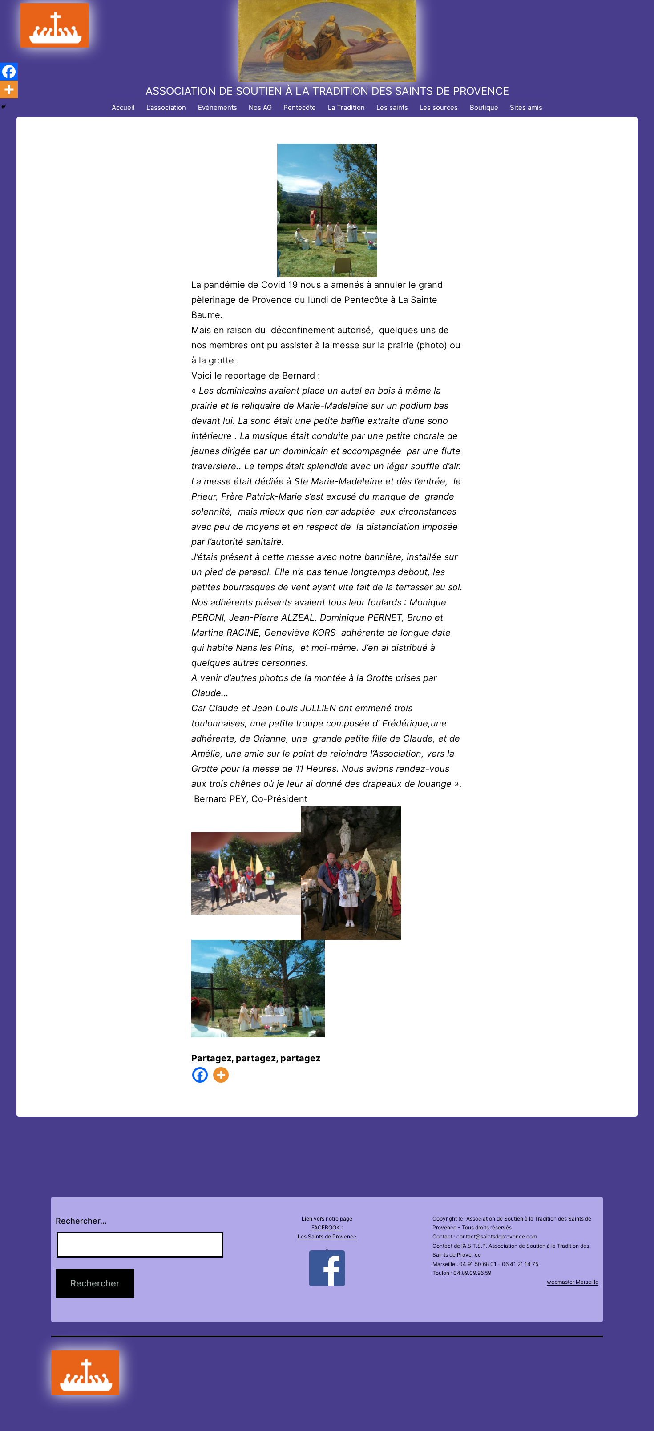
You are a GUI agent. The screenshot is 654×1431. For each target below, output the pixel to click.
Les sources (439, 107)
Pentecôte (299, 107)
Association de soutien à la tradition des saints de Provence (327, 91)
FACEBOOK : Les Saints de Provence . (327, 1236)
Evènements (217, 107)
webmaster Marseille (572, 1281)
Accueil (123, 107)
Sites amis (526, 107)
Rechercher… (81, 1220)
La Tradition (346, 107)
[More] (221, 1075)
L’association (166, 107)
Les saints (392, 107)
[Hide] (3, 106)
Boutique (484, 107)
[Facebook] (200, 1075)
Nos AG (260, 107)
